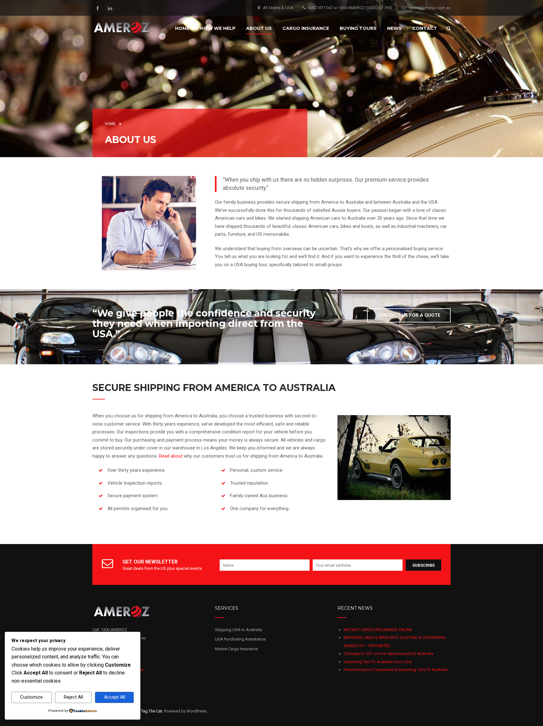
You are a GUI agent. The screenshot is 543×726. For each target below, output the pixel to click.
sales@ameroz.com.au (430, 7)
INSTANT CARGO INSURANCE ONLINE (378, 629)
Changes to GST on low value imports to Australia (388, 653)
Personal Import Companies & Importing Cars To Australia (396, 669)
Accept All (114, 697)
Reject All (73, 697)
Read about (171, 456)
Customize (31, 697)
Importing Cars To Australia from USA (378, 661)
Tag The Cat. (152, 711)
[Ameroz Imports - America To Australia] (121, 27)
